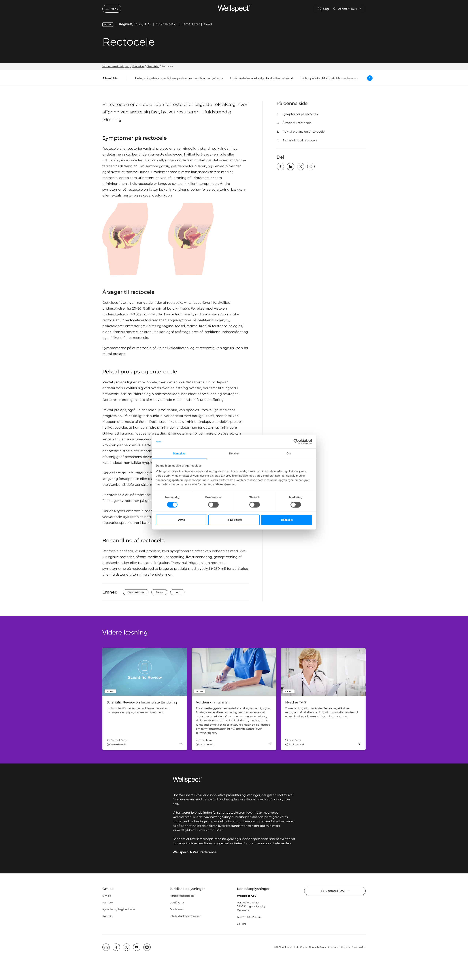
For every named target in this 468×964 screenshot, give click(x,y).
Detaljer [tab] (234, 453)
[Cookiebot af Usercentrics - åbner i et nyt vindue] (296, 441)
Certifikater (177, 902)
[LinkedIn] (290, 166)
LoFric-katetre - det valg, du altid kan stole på (261, 78)
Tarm (159, 592)
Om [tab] (288, 453)
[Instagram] (147, 947)
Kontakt (107, 916)
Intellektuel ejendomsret (185, 916)
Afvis (181, 519)
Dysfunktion (136, 592)
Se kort (241, 923)
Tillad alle (287, 519)
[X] (300, 166)
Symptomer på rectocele (300, 114)
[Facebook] (280, 166)
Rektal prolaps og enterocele (303, 131)
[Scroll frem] (370, 78)
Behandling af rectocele (299, 140)
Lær (177, 592)
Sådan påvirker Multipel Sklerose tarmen (329, 78)
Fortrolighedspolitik (182, 895)
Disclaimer (177, 909)
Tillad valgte (234, 519)
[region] (234, 699)
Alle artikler (110, 79)
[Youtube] (136, 947)
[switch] (213, 505)
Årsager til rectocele (297, 123)
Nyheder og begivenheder (119, 909)
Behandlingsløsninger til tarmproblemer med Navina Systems (179, 78)
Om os (106, 895)
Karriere (107, 902)
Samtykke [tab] (179, 453)
